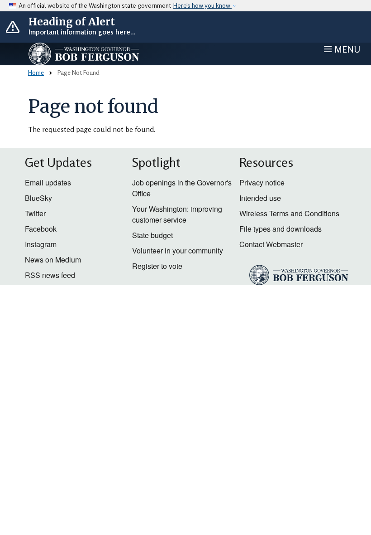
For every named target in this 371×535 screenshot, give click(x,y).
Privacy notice (262, 182)
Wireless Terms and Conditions (289, 213)
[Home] (102, 54)
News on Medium (53, 259)
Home (36, 72)
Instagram (41, 244)
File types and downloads (280, 229)
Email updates (48, 182)
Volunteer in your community (177, 250)
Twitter (35, 213)
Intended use (260, 198)
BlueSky (38, 198)
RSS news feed (50, 275)
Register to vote (157, 266)
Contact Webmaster (271, 244)
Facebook (41, 229)
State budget (152, 235)
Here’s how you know (202, 5)
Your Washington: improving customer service (177, 214)
